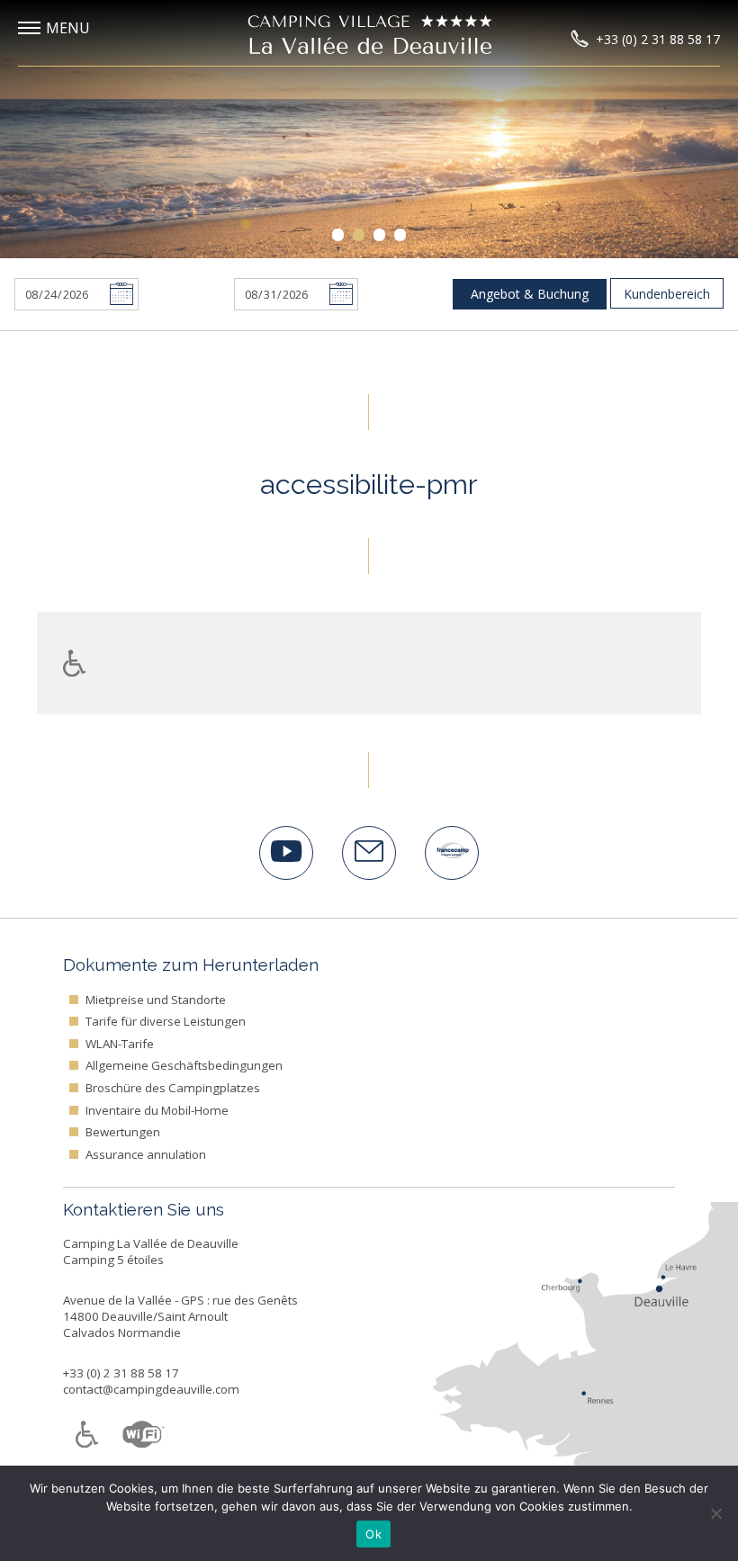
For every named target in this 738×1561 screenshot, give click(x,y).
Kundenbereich (667, 293)
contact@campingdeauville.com (151, 1389)
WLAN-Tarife (120, 1044)
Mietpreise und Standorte (156, 999)
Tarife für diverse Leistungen (166, 1021)
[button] (67, 28)
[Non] (715, 1513)
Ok (373, 1534)
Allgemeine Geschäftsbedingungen (184, 1065)
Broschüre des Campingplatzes (173, 1088)
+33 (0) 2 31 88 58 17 (121, 1373)
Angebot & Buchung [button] (530, 293)
